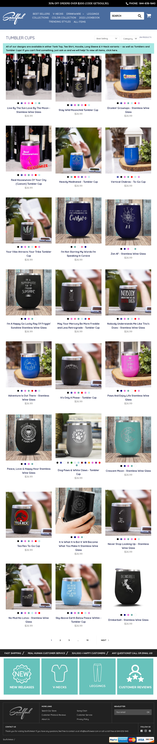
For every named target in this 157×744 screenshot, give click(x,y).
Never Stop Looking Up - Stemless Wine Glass (128, 545)
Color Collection (64, 17)
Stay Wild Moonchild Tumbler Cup (78, 110)
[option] (78, 4)
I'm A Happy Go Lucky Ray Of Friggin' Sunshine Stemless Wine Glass (29, 325)
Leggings (93, 13)
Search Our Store (49, 711)
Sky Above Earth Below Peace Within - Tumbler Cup (78, 619)
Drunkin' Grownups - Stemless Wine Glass (128, 110)
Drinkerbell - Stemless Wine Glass (128, 619)
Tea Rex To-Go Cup (28, 545)
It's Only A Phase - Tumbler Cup (78, 397)
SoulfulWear (8, 739)
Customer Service (84, 715)
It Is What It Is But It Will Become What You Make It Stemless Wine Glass (78, 545)
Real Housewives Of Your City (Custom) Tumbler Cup (28, 181)
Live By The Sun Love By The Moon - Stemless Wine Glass (28, 110)
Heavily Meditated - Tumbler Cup (78, 181)
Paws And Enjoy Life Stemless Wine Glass (128, 397)
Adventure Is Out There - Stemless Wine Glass (28, 397)
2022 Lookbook (89, 17)
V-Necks (58, 13)
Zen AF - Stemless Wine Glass (128, 253)
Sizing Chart (82, 711)
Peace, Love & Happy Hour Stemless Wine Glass (28, 470)
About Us (46, 719)
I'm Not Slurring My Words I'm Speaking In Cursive (78, 253)
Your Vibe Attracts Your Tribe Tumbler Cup (28, 253)
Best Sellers (41, 13)
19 (87, 640)
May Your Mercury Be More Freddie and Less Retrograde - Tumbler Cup (78, 325)
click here (111, 50)
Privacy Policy (83, 719)
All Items (80, 21)
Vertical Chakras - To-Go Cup (128, 181)
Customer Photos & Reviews (54, 715)
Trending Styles (60, 21)
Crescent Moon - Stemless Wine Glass (128, 470)
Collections (40, 17)
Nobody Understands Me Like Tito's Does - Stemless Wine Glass (128, 325)
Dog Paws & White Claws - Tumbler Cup (78, 472)
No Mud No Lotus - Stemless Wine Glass (29, 619)
